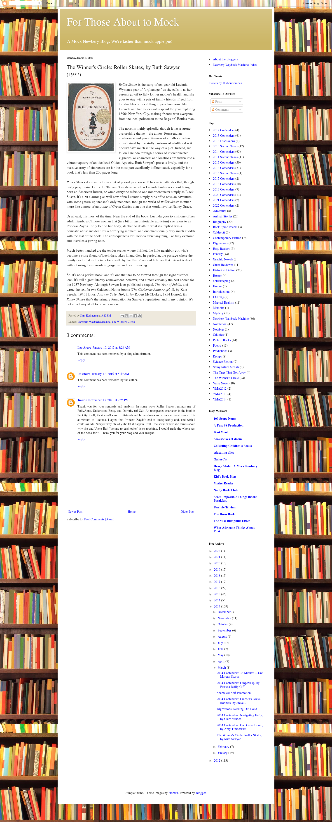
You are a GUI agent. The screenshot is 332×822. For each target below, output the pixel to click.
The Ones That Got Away (229, 372)
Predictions (220, 351)
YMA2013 (220, 394)
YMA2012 (220, 388)
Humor (217, 286)
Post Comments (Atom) (99, 519)
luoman (173, 793)
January (223, 753)
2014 (217, 600)
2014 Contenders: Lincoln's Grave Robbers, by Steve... (238, 701)
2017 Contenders (223, 178)
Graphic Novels (223, 259)
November (225, 618)
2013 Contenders (223, 135)
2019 (217, 569)
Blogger (201, 793)
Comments (221, 109)
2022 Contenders (223, 205)
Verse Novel (221, 383)
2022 (217, 551)
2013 (217, 606)
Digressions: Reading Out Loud (237, 709)
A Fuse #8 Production (228, 425)
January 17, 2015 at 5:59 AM (110, 374)
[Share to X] (131, 316)
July (221, 643)
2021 (217, 557)
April (221, 661)
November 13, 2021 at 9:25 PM (108, 400)
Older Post (187, 511)
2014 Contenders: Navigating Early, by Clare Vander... (240, 717)
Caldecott (219, 232)
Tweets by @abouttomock (225, 83)
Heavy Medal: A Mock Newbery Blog (235, 468)
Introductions (221, 291)
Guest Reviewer (223, 264)
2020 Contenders (223, 195)
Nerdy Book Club (226, 490)
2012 (217, 760)
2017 (217, 581)
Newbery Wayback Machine (94, 322)
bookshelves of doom (228, 438)
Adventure (219, 211)
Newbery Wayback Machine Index (235, 64)
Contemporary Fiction (227, 238)
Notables (218, 329)
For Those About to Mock (123, 21)
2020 (217, 563)
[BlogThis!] (126, 316)
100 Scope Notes (225, 418)
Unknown (84, 373)
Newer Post (75, 511)
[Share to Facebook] (135, 316)
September (225, 630)
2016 (217, 588)
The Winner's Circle (123, 322)
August (223, 636)
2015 (217, 594)
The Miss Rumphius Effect (232, 520)
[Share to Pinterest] (139, 316)
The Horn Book (224, 514)
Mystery (218, 313)
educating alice (224, 452)
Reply (81, 360)
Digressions (220, 243)
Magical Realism (223, 302)
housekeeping (221, 281)
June (221, 649)
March (222, 667)
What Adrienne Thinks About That (234, 529)
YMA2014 (220, 399)
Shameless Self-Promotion (234, 693)
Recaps (217, 356)
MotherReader (224, 483)
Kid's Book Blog (225, 476)
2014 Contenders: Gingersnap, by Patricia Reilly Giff (238, 685)
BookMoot (221, 432)
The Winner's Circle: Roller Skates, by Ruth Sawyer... (239, 737)
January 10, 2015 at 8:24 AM (111, 347)
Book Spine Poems (225, 227)
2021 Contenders (223, 200)
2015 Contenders (223, 162)
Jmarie (82, 400)
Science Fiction (223, 361)
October (223, 624)
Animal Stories (222, 216)
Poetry (217, 345)
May (221, 655)
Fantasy (218, 254)
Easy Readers (221, 248)
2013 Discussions (224, 141)
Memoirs (218, 307)
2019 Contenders (223, 189)
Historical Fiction (224, 270)
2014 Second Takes (225, 157)
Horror (217, 275)
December (224, 612)
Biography (219, 221)
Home (132, 511)
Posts (218, 101)
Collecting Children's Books (233, 445)
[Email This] (122, 316)
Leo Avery (84, 347)
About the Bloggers (225, 59)
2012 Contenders (223, 130)
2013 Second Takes (225, 146)
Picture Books (222, 340)
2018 (217, 575)
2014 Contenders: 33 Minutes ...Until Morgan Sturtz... (240, 675)
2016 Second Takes (225, 173)
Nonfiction (220, 324)
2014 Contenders (223, 151)
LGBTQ (218, 297)
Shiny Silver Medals (226, 367)
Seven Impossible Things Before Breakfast (235, 498)
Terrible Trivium (225, 507)
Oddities (218, 334)
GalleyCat (220, 459)
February (224, 746)
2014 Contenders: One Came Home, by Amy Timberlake (240, 727)
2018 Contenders (223, 184)
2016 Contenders (223, 168)
